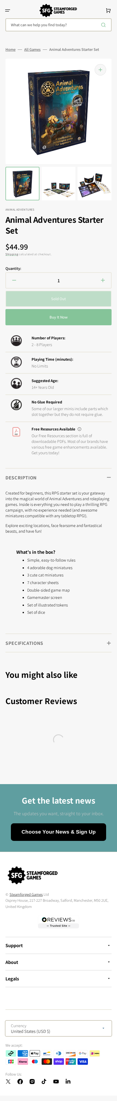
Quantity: (13, 268)
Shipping (11, 254)
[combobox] (58, 24)
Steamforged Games (26, 894)
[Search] (104, 25)
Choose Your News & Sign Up (58, 832)
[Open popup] (79, 429)
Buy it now (58, 317)
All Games (32, 49)
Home (10, 49)
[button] (8, 10)
